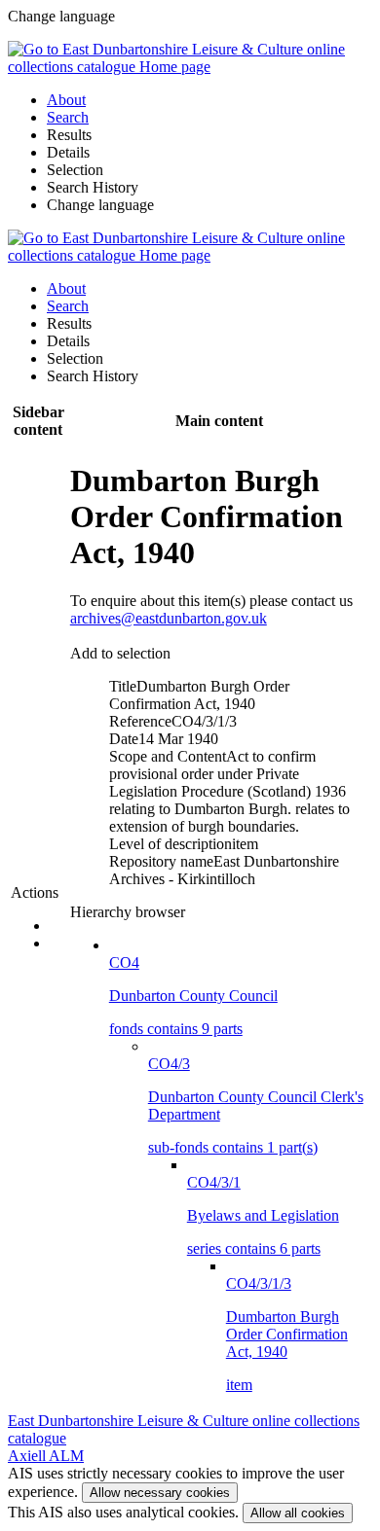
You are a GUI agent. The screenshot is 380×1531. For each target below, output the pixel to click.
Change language (100, 204)
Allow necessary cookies (160, 1492)
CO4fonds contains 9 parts (193, 995)
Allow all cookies (297, 1513)
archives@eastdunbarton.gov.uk (168, 618)
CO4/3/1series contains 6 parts (263, 1215)
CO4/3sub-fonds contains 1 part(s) (255, 1105)
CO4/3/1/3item (287, 1334)
